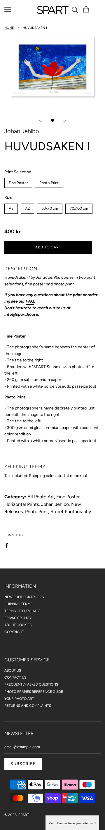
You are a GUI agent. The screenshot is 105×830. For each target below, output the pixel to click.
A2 (27, 207)
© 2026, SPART (16, 815)
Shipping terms (18, 604)
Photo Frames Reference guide (33, 692)
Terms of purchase (22, 611)
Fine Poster (18, 181)
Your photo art (19, 699)
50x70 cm (50, 207)
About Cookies (18, 625)
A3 (11, 207)
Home (9, 28)
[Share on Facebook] (8, 545)
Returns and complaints (27, 706)
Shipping (37, 475)
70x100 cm (79, 207)
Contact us (15, 677)
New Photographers (24, 597)
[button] (72, 822)
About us (12, 670)
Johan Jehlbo (21, 131)
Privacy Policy (18, 618)
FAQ (30, 301)
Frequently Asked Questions (31, 684)
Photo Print (49, 181)
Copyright (14, 632)
